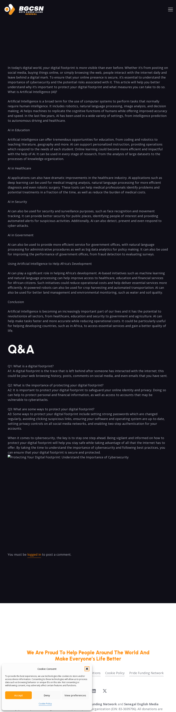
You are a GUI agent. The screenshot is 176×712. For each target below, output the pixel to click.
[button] (87, 669)
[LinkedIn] (94, 691)
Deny (47, 695)
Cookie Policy (45, 703)
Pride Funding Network (146, 673)
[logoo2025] (26, 9)
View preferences (75, 695)
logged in (34, 554)
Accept (18, 695)
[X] (105, 691)
